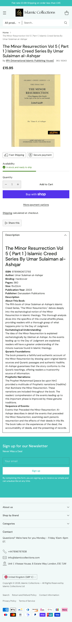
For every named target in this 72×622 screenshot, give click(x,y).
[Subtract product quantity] (6, 184)
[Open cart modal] (66, 12)
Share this (14, 222)
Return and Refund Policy (24, 595)
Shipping (7, 212)
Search (6, 595)
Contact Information (49, 595)
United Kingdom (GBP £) (20, 577)
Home (6, 32)
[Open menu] (4, 12)
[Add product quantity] (18, 184)
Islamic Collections (30, 583)
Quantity (7, 177)
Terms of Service (27, 600)
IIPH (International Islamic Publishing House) (30, 60)
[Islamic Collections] (36, 13)
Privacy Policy (9, 600)
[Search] (65, 22)
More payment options (36, 204)
